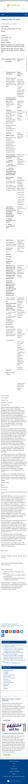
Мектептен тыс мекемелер (9, 677)
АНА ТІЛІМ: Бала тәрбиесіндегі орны (11, 662)
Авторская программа (14, 761)
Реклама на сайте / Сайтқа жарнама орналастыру (14, 776)
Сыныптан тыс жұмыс (8, 682)
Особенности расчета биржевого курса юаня (13, 648)
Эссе (4, 686)
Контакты (14, 773)
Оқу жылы (5, 679)
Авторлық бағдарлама (8, 670)
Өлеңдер (5, 688)
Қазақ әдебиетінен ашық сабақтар (10, 23)
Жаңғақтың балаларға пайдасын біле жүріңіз (13, 655)
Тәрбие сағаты (6, 684)
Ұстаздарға (5, 672)
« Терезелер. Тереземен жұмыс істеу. (9, 623)
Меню (1, 1)
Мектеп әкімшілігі (7, 676)
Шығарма (5, 685)
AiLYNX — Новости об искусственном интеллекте (15, 781)
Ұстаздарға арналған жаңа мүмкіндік (11, 651)
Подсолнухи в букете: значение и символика (13, 649)
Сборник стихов (14, 768)
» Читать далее (6, 720)
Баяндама (5, 673)
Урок (14, 763)
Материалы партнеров (14, 771)
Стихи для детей (7, 680)
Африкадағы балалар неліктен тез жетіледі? (13, 658)
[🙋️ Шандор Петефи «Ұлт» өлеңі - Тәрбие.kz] (2, 635)
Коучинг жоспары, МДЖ (8, 675)
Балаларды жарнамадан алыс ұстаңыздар (13, 657)
